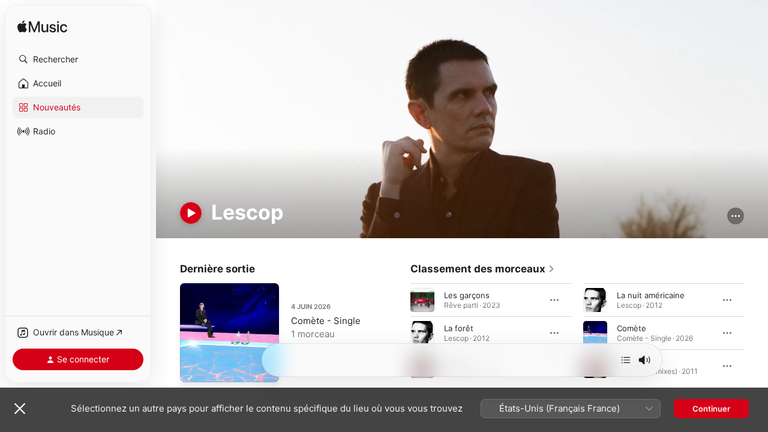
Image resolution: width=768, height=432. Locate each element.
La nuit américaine (651, 294)
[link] (482, 268)
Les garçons (467, 294)
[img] (42, 27)
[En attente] (626, 360)
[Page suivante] (756, 332)
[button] (78, 59)
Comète (631, 327)
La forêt (458, 327)
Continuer (711, 408)
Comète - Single (326, 320)
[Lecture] (191, 213)
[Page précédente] (398, 332)
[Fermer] (19, 408)
